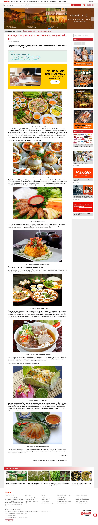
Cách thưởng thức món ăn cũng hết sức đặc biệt (24, 59)
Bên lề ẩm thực (17, 31)
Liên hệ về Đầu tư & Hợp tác (81, 503)
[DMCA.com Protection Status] (84, 515)
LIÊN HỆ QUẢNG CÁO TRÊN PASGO (20, 54)
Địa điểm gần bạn (45, 498)
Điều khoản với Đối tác (62, 503)
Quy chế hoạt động (61, 499)
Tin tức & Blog (53, 1)
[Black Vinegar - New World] (49, 18)
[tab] (47, 28)
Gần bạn (13, 1)
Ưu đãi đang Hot (45, 501)
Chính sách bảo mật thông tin (64, 501)
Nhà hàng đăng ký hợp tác (81, 501)
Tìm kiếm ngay (44, 499)
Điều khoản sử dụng (62, 498)
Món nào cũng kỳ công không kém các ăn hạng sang (25, 56)
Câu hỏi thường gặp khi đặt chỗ (31, 502)
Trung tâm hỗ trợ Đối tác (81, 498)
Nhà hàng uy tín (33, 1)
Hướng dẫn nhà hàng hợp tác (82, 499)
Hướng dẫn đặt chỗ (29, 499)
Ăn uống (25, 1)
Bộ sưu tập (18, 1)
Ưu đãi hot (40, 1)
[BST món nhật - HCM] (83, 119)
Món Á (83, 43)
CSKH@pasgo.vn (23, 513)
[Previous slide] (5, 19)
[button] (7, 476)
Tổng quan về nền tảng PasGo (32, 498)
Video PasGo (62, 1)
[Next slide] (92, 19)
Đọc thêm (55, 82)
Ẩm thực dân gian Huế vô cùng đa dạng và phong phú (26, 58)
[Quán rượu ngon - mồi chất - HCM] (83, 77)
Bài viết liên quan (12, 468)
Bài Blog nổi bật (78, 131)
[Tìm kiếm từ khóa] (90, 35)
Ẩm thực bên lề (77, 43)
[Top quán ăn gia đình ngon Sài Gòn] (83, 56)
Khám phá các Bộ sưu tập (47, 503)
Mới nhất (46, 1)
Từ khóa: (76, 39)
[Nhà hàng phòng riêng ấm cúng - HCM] (83, 98)
